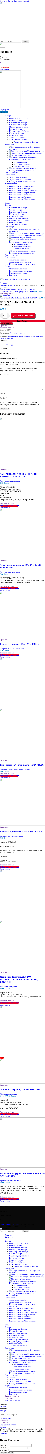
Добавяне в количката (23, 316)
